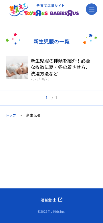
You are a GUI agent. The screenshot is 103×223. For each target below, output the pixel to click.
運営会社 (48, 200)
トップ (11, 115)
